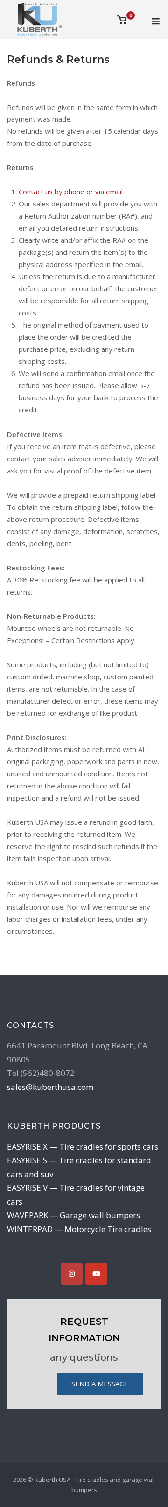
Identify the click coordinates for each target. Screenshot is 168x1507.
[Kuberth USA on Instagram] (72, 1274)
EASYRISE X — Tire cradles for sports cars (82, 1146)
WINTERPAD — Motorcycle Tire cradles (79, 1229)
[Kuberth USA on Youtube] (96, 1274)
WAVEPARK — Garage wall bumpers (73, 1215)
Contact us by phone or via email (71, 191)
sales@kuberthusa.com (50, 1087)
